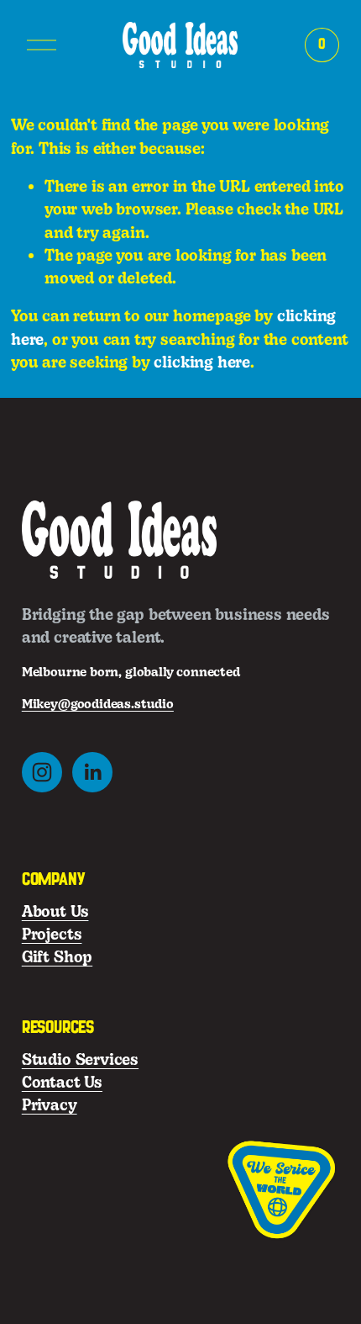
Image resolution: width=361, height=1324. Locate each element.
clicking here (202, 361)
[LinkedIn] (92, 772)
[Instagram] (42, 772)
